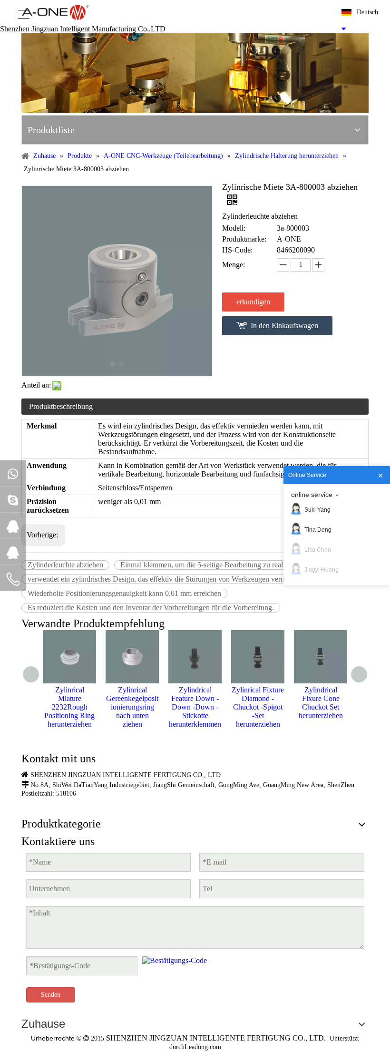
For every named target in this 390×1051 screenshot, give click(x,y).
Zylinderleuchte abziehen (65, 565)
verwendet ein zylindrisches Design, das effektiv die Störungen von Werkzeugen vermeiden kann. (174, 579)
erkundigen (253, 302)
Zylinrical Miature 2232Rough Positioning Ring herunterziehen (69, 707)
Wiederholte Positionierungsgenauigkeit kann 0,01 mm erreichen (124, 593)
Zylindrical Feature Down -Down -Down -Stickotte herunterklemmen (195, 707)
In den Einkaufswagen (284, 325)
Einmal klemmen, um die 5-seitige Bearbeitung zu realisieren (211, 565)
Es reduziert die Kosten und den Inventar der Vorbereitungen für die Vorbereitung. (151, 607)
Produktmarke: (244, 239)
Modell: (233, 228)
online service (311, 494)
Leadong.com (203, 1047)
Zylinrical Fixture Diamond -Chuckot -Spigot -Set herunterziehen (258, 707)
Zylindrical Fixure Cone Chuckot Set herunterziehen (321, 703)
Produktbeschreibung (61, 406)
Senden (50, 994)
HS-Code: (237, 250)
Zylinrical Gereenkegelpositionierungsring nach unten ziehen (132, 707)
